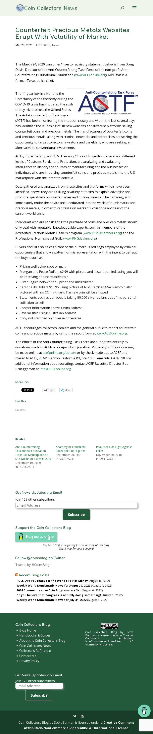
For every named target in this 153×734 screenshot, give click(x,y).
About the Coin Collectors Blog (42, 640)
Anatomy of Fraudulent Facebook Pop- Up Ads (71, 449)
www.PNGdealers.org (80, 238)
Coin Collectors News (35, 645)
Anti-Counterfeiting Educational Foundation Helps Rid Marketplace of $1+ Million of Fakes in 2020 (33, 453)
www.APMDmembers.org (102, 233)
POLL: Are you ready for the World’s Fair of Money (52, 581)
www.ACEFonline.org (90, 75)
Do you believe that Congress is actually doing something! (59, 595)
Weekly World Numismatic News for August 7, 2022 (53, 585)
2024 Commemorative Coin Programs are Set (49, 590)
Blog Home (27, 630)
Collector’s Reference (35, 650)
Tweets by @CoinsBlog (32, 564)
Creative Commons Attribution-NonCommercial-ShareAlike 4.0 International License (109, 639)
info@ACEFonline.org (55, 369)
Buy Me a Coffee (53, 545)
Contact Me (27, 656)
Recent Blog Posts (34, 575)
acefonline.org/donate (59, 352)
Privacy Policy (29, 661)
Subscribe (76, 514)
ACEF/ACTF (43, 45)
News (55, 45)
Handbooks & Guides (35, 635)
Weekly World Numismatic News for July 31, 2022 (51, 600)
